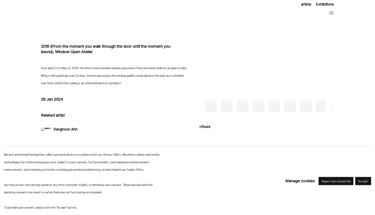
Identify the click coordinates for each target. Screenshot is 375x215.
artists (306, 4)
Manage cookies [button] (300, 180)
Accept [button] (363, 181)
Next (331, 108)
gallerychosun (66, 13)
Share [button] (205, 127)
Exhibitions (325, 4)
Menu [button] (331, 13)
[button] (211, 106)
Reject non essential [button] (335, 181)
